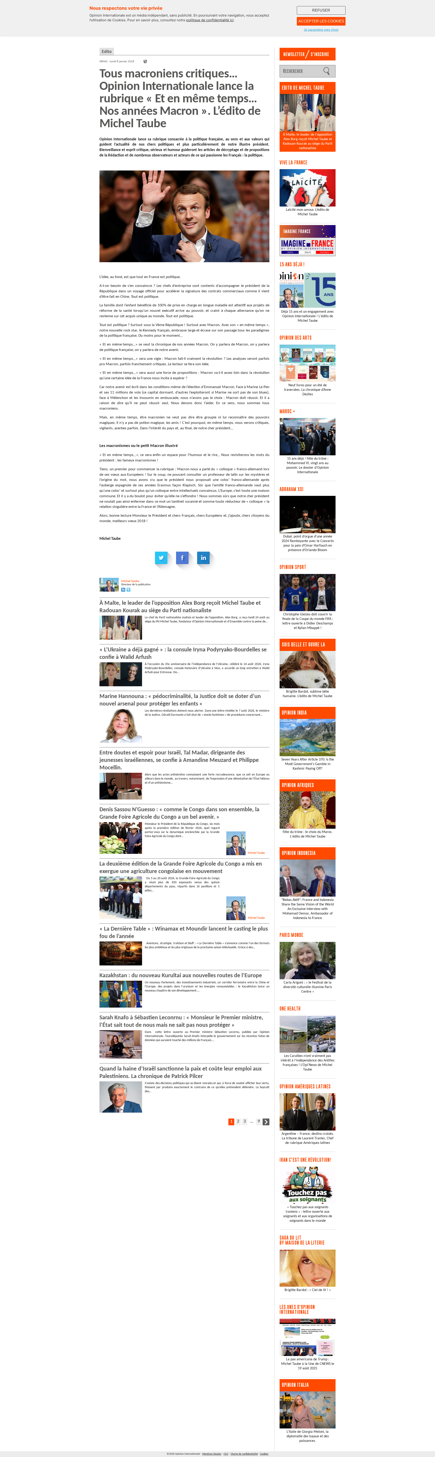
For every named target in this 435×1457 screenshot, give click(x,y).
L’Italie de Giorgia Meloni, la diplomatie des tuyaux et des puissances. (308, 1436)
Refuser (321, 10)
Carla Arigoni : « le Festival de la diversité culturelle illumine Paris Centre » (307, 987)
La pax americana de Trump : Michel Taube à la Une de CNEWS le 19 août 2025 (307, 1364)
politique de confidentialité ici (210, 20)
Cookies (264, 1454)
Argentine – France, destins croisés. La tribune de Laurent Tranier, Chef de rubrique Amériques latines (308, 1138)
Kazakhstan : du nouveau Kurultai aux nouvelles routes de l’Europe (180, 976)
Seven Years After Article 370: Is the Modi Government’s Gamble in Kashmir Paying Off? (307, 764)
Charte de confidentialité (244, 1454)
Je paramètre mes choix (321, 29)
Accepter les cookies (321, 21)
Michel (130, 581)
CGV (226, 1454)
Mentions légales (211, 1454)
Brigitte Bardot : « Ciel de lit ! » (308, 1290)
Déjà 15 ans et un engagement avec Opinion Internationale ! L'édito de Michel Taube (307, 316)
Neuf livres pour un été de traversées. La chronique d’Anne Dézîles (307, 390)
